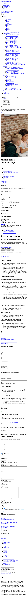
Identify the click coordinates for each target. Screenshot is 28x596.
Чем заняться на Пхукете (12, 43)
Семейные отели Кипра (12, 58)
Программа (6, 177)
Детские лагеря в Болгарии (13, 67)
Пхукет (8, 29)
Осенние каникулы (11, 88)
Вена (7, 21)
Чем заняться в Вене (11, 38)
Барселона (8, 19)
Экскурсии (6, 5)
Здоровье (8, 79)
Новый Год (9, 85)
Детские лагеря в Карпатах (13, 72)
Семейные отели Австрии (12, 50)
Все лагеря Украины (8, 230)
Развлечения (6, 33)
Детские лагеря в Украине (12, 70)
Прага (7, 28)
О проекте (5, 555)
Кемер (7, 25)
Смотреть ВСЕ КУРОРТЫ (12, 32)
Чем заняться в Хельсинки (12, 46)
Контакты (5, 7)
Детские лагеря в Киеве (12, 71)
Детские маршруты (11, 76)
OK (1, 112)
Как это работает (5, 256)
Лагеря (5, 66)
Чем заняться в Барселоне (12, 34)
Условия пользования (8, 559)
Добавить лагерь (7, 557)
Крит (7, 26)
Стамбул (8, 30)
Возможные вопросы (6, 257)
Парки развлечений (11, 77)
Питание (8, 80)
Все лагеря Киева (7, 229)
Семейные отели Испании (12, 57)
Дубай (7, 23)
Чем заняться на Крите (11, 41)
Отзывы (5, 178)
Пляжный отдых (10, 83)
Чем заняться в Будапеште (12, 37)
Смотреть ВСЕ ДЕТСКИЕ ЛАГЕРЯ (15, 73)
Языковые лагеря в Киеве (9, 231)
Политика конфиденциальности (11, 560)
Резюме (7, 174)
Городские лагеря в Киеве (9, 233)
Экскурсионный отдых (12, 84)
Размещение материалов (9, 561)
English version (6, 564)
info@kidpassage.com (6, 1)
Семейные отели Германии (13, 53)
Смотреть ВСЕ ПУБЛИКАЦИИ (14, 89)
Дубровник (9, 24)
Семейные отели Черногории (13, 63)
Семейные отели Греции (12, 54)
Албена (8, 17)
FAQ (4, 563)
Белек (7, 20)
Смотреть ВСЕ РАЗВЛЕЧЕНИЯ (14, 47)
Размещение (8, 176)
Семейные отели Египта (12, 55)
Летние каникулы (10, 87)
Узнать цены (4, 181)
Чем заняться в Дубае (11, 40)
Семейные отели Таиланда (12, 60)
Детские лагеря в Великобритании (14, 68)
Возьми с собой (10, 81)
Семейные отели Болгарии (12, 51)
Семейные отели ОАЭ (11, 59)
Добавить (14, 422)
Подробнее (5, 112)
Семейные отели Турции (12, 62)
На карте (3, 224)
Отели (5, 49)
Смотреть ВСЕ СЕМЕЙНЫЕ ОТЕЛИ (15, 64)
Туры (4, 3)
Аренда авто (6, 6)
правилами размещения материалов (13, 510)
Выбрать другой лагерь (6, 247)
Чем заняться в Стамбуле (12, 45)
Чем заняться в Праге (11, 42)
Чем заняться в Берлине (12, 36)
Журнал (5, 75)
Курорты (5, 16)
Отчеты (5, 552)
